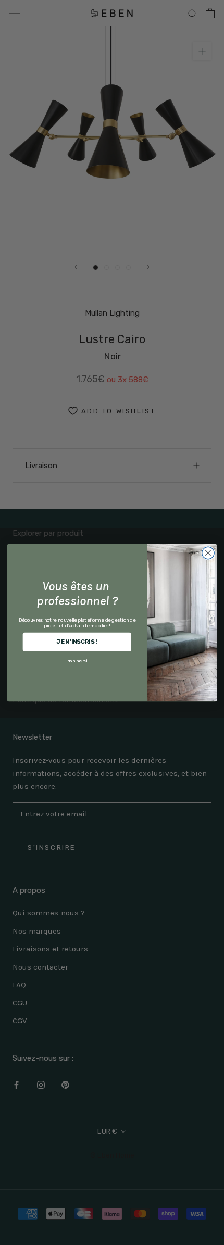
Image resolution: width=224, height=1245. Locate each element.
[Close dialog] (208, 553)
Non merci (77, 660)
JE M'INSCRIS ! (77, 641)
